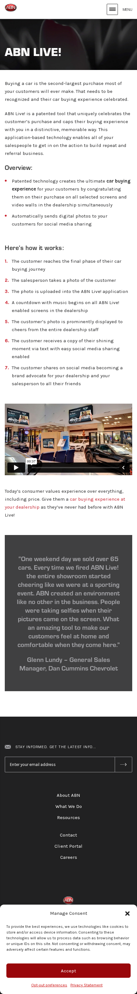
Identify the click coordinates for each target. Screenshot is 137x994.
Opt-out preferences (49, 985)
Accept (68, 971)
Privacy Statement (86, 985)
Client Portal (68, 846)
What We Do (68, 806)
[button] (127, 913)
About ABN (68, 795)
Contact (68, 835)
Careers (68, 857)
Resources (68, 817)
